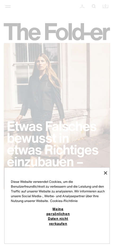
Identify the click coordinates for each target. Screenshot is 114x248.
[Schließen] (105, 173)
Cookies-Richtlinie (64, 201)
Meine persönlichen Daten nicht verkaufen (58, 216)
